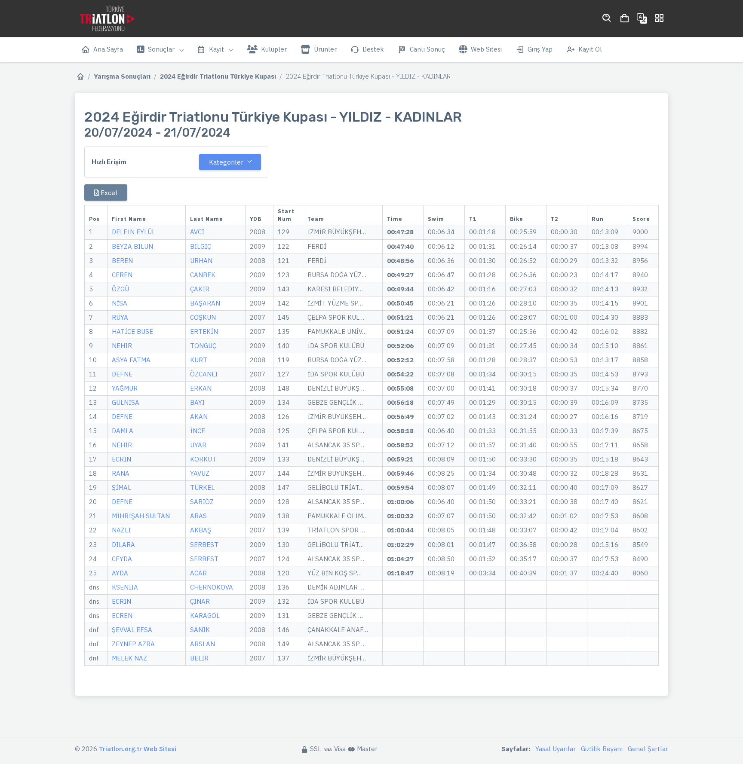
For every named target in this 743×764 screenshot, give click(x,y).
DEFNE (122, 374)
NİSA (119, 303)
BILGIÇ (200, 246)
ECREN (122, 615)
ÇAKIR (199, 289)
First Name (129, 219)
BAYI (197, 402)
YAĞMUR (125, 388)
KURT (198, 360)
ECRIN (121, 459)
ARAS (198, 516)
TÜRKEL (202, 487)
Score (641, 219)
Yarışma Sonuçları (122, 76)
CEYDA (122, 559)
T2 (554, 219)
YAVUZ (199, 473)
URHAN (201, 261)
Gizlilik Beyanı (602, 749)
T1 (472, 219)
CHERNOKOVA (211, 587)
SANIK (200, 630)
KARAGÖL (205, 615)
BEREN (122, 261)
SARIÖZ (202, 502)
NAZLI (121, 530)
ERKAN (201, 388)
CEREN (122, 275)
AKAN (199, 417)
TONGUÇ (203, 346)
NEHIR (122, 346)
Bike (516, 219)
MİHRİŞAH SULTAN (141, 516)
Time (394, 219)
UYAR (198, 445)
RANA (120, 473)
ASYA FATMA (131, 360)
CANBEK (202, 275)
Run (598, 219)
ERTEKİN (204, 331)
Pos (94, 219)
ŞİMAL (121, 487)
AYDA (120, 573)
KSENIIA (125, 587)
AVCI (197, 232)
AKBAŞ (200, 530)
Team (315, 219)
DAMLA (122, 431)
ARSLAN (202, 644)
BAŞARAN (205, 303)
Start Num (286, 215)
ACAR (198, 573)
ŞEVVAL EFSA (132, 630)
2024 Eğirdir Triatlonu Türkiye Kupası (218, 76)
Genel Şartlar (648, 749)
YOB (255, 219)
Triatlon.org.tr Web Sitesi (137, 749)
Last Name (206, 219)
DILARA (123, 545)
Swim (436, 219)
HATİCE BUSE (132, 331)
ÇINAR (200, 601)
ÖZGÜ (120, 289)
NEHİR (122, 445)
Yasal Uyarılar (555, 749)
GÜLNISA (125, 402)
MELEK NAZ (129, 658)
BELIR (199, 658)
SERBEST (204, 545)
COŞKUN (203, 317)
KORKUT (203, 459)
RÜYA (120, 317)
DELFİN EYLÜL (133, 232)
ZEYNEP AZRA (133, 644)
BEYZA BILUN (132, 246)
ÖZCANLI (204, 374)
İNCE (197, 431)
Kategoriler (226, 162)
